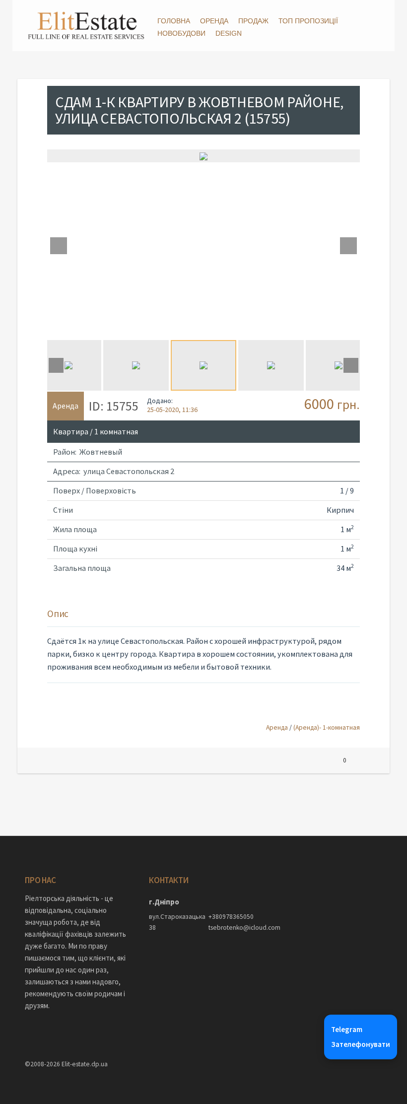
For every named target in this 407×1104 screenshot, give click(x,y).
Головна (173, 21)
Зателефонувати (360, 1044)
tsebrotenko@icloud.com (233, 927)
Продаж (253, 21)
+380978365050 (231, 916)
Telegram (346, 1029)
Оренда (214, 21)
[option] (203, 155)
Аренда (277, 727)
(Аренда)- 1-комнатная (326, 727)
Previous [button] (58, 245)
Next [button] (348, 245)
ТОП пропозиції (308, 21)
